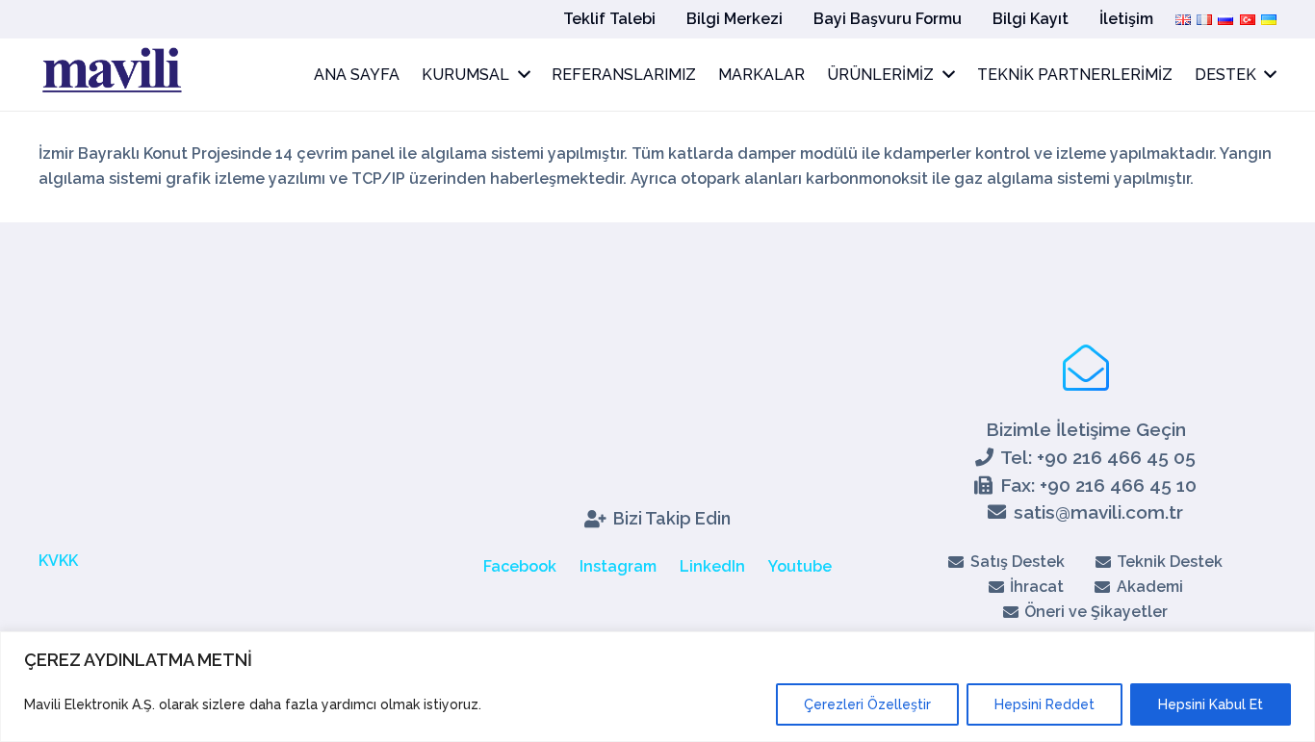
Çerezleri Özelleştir (867, 704)
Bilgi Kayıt (1031, 19)
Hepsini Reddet (1044, 704)
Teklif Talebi (609, 19)
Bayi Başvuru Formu (887, 19)
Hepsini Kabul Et (1210, 704)
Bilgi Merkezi (734, 19)
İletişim (1126, 19)
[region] (657, 686)
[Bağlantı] (111, 75)
